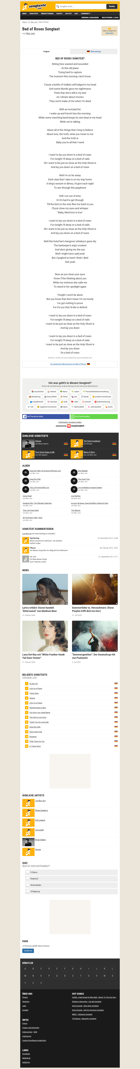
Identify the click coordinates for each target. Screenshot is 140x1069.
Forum (24, 1023)
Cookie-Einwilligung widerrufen (34, 1040)
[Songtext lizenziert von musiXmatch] (70, 426)
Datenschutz (27, 1032)
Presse (25, 997)
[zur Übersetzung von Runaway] (116, 736)
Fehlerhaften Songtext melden (70, 422)
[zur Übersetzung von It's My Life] (116, 683)
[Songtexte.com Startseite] (35, 7)
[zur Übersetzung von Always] (116, 698)
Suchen (112, 6)
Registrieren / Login (110, 17)
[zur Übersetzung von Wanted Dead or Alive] (116, 707)
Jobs (24, 1006)
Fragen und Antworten (30, 1028)
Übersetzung (96, 51)
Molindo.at (26, 1058)
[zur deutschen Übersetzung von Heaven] (65, 443)
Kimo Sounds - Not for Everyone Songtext (88, 1010)
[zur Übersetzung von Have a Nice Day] (116, 731)
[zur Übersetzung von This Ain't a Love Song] (116, 717)
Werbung (25, 1002)
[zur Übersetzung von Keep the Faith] (116, 727)
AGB (35, 1032)
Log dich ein (27, 534)
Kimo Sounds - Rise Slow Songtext (85, 1006)
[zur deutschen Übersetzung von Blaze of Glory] (114, 454)
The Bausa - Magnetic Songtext (84, 1019)
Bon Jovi (30, 33)
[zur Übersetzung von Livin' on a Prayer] (116, 688)
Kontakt (25, 1010)
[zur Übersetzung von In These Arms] (116, 746)
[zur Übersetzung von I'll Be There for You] (116, 741)
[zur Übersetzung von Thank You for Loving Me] (116, 722)
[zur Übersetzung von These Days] (116, 693)
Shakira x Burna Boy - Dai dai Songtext (86, 1002)
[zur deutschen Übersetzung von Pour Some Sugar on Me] (65, 454)
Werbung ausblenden (90, 17)
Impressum (26, 1036)
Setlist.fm (26, 1062)
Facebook (26, 1054)
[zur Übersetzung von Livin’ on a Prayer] (116, 703)
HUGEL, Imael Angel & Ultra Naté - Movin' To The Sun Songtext (96, 997)
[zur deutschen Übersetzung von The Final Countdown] (114, 443)
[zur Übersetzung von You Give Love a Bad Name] (116, 712)
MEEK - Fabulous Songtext (82, 1014)
